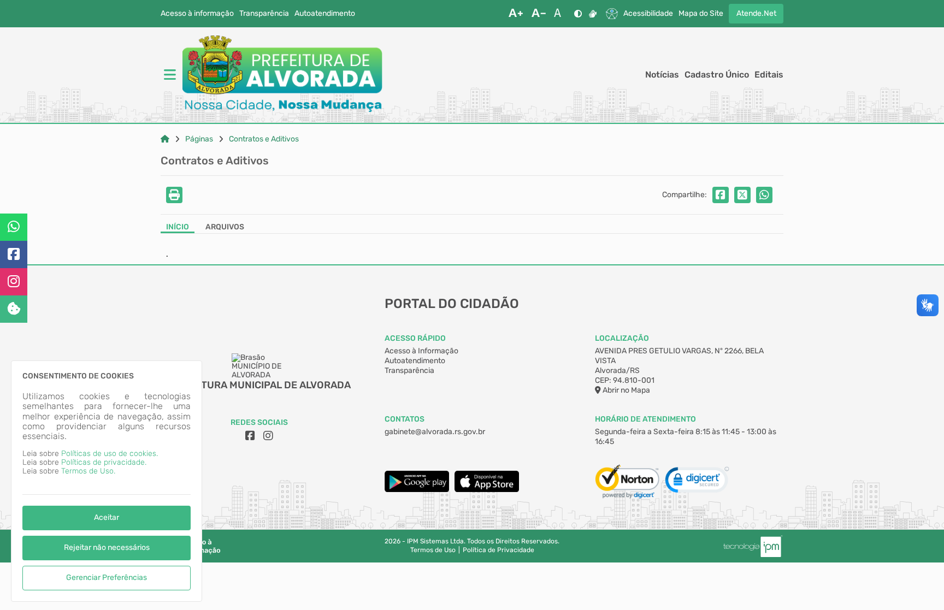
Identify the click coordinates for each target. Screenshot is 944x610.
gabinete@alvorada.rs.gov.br (435, 431)
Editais (768, 75)
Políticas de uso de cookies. (109, 453)
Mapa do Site (700, 13)
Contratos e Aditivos (264, 139)
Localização (622, 338)
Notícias (662, 75)
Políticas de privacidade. (103, 462)
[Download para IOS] (487, 489)
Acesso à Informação (421, 351)
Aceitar (106, 517)
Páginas (199, 139)
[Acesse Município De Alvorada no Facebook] (250, 435)
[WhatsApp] (13, 227)
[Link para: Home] (165, 139)
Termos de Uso (433, 550)
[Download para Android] (417, 489)
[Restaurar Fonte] (560, 14)
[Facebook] (13, 254)
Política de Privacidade (498, 550)
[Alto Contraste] (578, 13)
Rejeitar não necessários (107, 547)
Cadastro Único (717, 75)
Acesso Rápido (415, 338)
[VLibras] (592, 13)
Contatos (404, 419)
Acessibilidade (648, 13)
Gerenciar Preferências (106, 577)
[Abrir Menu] (169, 75)
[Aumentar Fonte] (515, 14)
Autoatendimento (324, 13)
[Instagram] (13, 281)
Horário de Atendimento (645, 419)
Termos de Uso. (88, 471)
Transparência (264, 13)
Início (177, 227)
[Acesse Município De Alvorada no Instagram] (268, 435)
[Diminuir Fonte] (538, 14)
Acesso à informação (197, 13)
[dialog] (106, 481)
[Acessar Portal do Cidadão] (282, 74)
